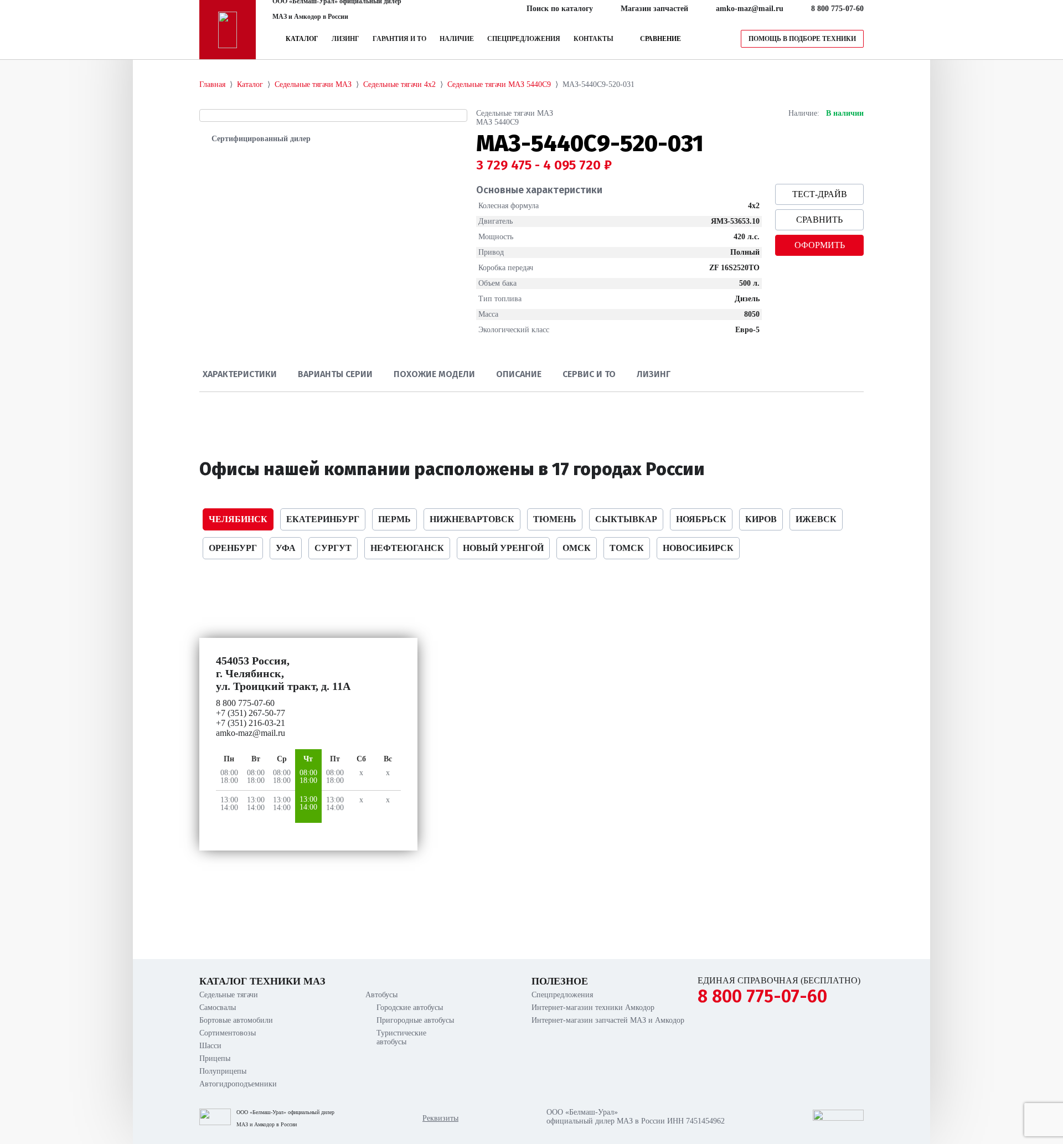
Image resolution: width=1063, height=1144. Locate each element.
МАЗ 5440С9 (497, 122)
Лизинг (345, 39)
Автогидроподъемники (238, 1084)
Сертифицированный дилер (261, 139)
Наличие (457, 39)
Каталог (302, 39)
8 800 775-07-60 (762, 996)
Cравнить (819, 219)
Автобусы (381, 995)
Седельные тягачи (228, 995)
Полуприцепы (222, 1071)
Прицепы (214, 1058)
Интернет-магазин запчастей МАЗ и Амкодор (608, 1020)
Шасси (210, 1046)
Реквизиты (440, 1118)
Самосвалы (217, 1007)
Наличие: (803, 113)
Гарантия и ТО (399, 39)
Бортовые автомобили (236, 1020)
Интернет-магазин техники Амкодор (593, 1007)
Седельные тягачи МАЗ (514, 113)
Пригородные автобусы (415, 1020)
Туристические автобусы (401, 1037)
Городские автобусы (409, 1007)
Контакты (593, 39)
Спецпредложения (523, 39)
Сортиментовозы (227, 1033)
